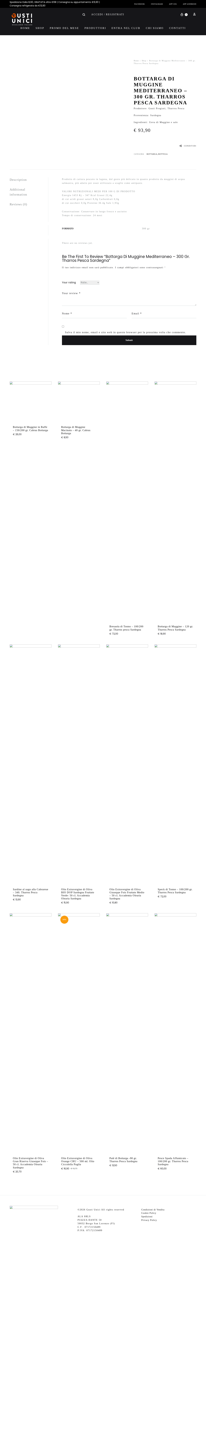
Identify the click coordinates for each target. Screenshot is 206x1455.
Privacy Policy (149, 1220)
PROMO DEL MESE (64, 28)
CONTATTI (177, 28)
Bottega (163, 154)
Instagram (157, 4)
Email (137, 313)
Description (18, 179)
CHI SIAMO (155, 28)
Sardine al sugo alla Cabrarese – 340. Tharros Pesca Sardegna (30, 892)
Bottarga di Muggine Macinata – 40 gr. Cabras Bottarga (75, 430)
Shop (40, 28)
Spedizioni (147, 1216)
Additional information (18, 192)
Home (25, 28)
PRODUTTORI (95, 28)
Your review (71, 293)
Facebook (139, 4)
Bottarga (152, 154)
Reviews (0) (18, 204)
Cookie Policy (148, 1213)
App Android (189, 4)
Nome (67, 313)
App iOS (173, 4)
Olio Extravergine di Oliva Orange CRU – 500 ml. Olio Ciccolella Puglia (77, 1161)
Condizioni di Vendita (152, 1209)
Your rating (69, 282)
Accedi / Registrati (107, 14)
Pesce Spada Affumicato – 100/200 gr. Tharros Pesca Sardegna (173, 1161)
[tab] (29, 179)
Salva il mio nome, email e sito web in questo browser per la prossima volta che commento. (125, 332)
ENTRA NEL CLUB (126, 28)
